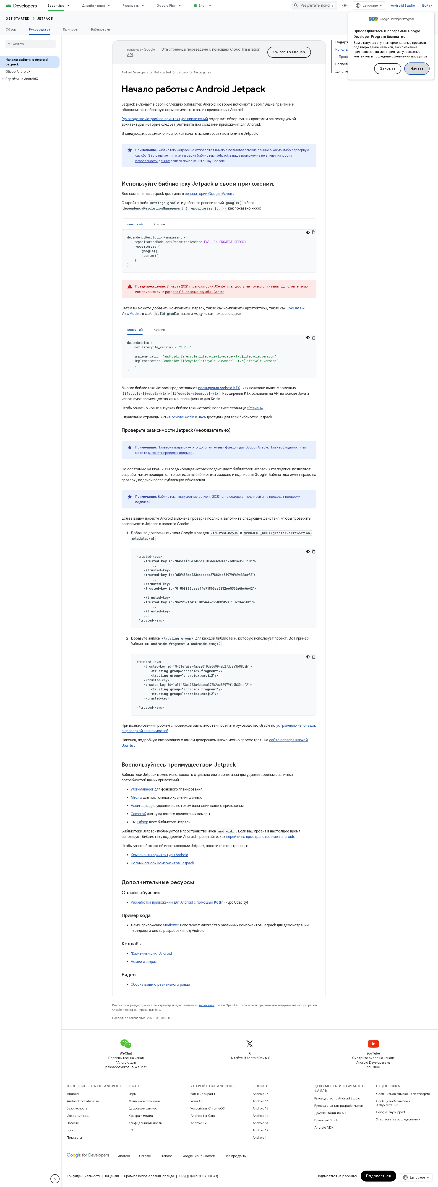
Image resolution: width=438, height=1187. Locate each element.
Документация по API (330, 1113)
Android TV (198, 1123)
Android (73, 1094)
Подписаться (378, 1176)
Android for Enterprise (83, 1101)
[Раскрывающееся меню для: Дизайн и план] (111, 5)
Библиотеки (100, 29)
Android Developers (135, 72)
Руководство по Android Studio (337, 1098)
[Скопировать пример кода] (313, 232)
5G (131, 1130)
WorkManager (142, 789)
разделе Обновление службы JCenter (194, 292)
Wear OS (196, 1101)
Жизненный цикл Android (151, 953)
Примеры (70, 29)
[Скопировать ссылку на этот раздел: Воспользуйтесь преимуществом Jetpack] (240, 765)
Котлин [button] (159, 224)
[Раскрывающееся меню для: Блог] (212, 5)
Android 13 (260, 1123)
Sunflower (171, 925)
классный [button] (135, 224)
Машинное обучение (144, 1101)
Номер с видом (143, 961)
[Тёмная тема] (308, 232)
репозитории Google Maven (208, 194)
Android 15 (260, 1108)
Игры (132, 1094)
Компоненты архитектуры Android (159, 855)
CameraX (138, 814)
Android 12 (260, 1130)
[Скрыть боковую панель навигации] (55, 1178)
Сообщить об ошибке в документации (393, 1103)
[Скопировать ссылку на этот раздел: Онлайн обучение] (164, 893)
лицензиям (206, 1005)
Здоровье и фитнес (143, 1108)
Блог (202, 5)
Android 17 (260, 1094)
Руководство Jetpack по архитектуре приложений (165, 119)
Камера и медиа (141, 1116)
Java (202, 417)
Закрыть (388, 68)
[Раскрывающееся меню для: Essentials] (70, 5)
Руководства (39, 29)
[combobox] (314, 5)
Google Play (166, 5)
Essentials (56, 5)
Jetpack (45, 18)
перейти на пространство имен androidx (260, 837)
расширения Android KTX (219, 388)
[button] (30, 79)
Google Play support (390, 1112)
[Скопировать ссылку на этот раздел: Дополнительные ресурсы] (198, 883)
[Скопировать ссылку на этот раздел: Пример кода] (155, 916)
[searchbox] (30, 44)
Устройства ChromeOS (207, 1108)
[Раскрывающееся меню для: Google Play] (182, 5)
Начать (416, 68)
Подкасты (74, 1137)
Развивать (131, 5)
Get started (17, 18)
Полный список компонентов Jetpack (162, 863)
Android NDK (323, 1127)
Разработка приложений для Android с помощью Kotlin (177, 902)
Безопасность (77, 1108)
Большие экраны (202, 1094)
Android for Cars (202, 1116)
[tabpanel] (219, 251)
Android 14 (261, 1116)
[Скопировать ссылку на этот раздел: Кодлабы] (146, 944)
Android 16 (261, 1101)
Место (136, 797)
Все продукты (235, 1156)
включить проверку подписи (170, 453)
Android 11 (260, 1137)
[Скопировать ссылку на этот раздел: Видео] (140, 975)
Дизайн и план (93, 5)
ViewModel (130, 313)
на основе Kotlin (180, 417)
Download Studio (326, 1120)
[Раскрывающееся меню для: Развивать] (145, 5)
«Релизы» (255, 408)
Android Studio (403, 5)
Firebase (166, 1156)
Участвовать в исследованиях (398, 1119)
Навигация (140, 805)
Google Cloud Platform (199, 1156)
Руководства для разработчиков (338, 1106)
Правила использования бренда (149, 1176)
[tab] (135, 224)
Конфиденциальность (145, 1123)
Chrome (145, 1156)
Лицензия (112, 1176)
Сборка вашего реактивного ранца (160, 984)
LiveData (294, 308)
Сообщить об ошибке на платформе (403, 1094)
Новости (73, 1123)
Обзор (10, 29)
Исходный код (78, 1116)
